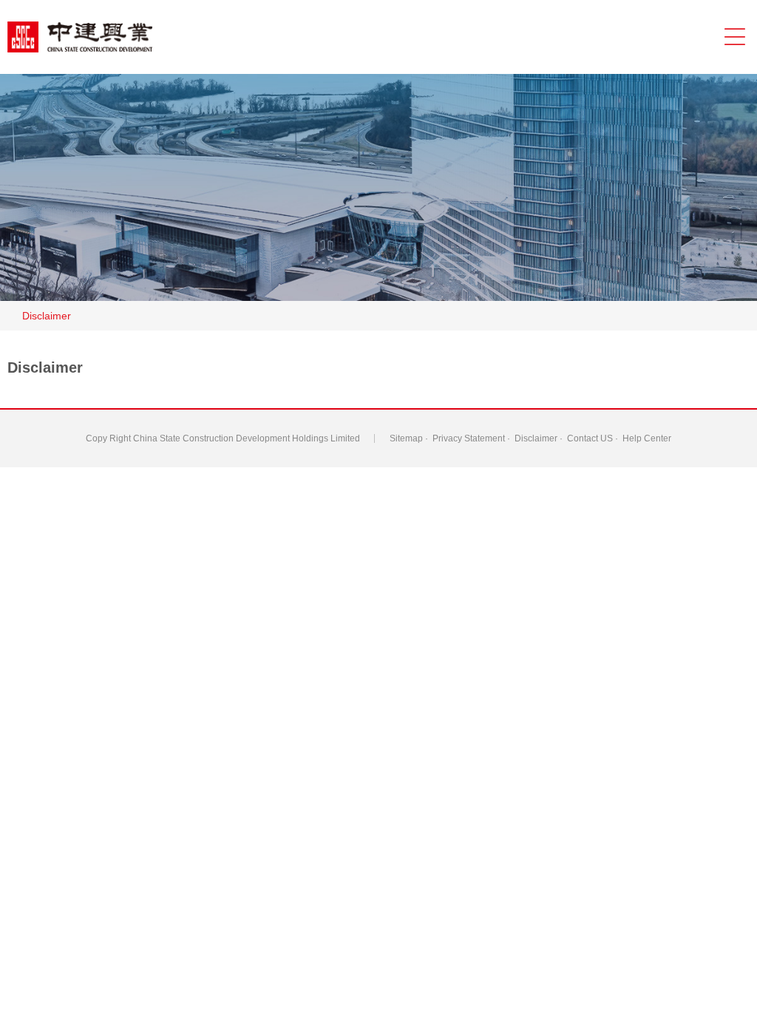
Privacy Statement (468, 438)
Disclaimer (46, 316)
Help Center (646, 438)
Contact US (590, 438)
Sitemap (406, 438)
